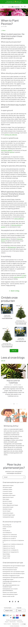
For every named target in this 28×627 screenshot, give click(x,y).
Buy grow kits (6, 558)
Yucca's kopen (6, 511)
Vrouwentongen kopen (9, 515)
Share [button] (3, 30)
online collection (19, 218)
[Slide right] (16, 403)
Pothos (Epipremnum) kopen (10, 505)
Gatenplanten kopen (8, 517)
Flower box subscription (7, 316)
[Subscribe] (23, 477)
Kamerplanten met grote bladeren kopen (14, 565)
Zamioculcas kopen (8, 513)
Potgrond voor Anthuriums (10, 534)
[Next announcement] (25, 1)
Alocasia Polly (5, 239)
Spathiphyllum (12, 247)
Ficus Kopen (6, 499)
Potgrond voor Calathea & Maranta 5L (13, 544)
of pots (24, 275)
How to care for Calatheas (13, 381)
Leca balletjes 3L (7, 532)
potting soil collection (11, 134)
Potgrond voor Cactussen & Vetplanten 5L (13, 541)
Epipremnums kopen (8, 497)
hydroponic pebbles (6, 150)
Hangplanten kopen (8, 579)
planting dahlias (16, 225)
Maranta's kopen (7, 501)
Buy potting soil (7, 524)
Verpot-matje (6, 556)
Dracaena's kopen (8, 493)
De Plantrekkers (13, 620)
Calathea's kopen (7, 489)
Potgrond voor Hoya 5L (9, 548)
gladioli (3, 227)
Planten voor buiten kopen (10, 592)
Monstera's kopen (7, 503)
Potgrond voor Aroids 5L (9, 538)
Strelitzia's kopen (7, 509)
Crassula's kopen (7, 491)
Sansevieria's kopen (8, 507)
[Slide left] (11, 403)
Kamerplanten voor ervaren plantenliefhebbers (10, 589)
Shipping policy (15, 623)
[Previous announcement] (2, 1)
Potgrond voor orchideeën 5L (10, 550)
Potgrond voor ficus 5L (9, 546)
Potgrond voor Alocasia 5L (10, 536)
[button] (2, 6)
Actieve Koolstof (7, 526)
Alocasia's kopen (7, 487)
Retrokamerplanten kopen (10, 569)
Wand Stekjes (6, 554)
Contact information (14, 625)
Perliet (4, 528)
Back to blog (15, 291)
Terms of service (7, 623)
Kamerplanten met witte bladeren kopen (14, 573)
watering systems (19, 277)
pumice (12, 152)
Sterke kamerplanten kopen (10, 567)
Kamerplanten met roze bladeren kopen (13, 571)
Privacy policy (20, 621)
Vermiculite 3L (6, 530)
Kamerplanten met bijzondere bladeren (13, 577)
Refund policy (13, 621)
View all (14, 350)
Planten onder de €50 (8, 596)
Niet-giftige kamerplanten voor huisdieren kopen (11, 586)
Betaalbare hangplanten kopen (11, 575)
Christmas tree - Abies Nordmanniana (21, 321)
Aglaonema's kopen (8, 485)
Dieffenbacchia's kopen (9, 495)
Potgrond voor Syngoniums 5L (11, 552)
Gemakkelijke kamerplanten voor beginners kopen (11, 582)
